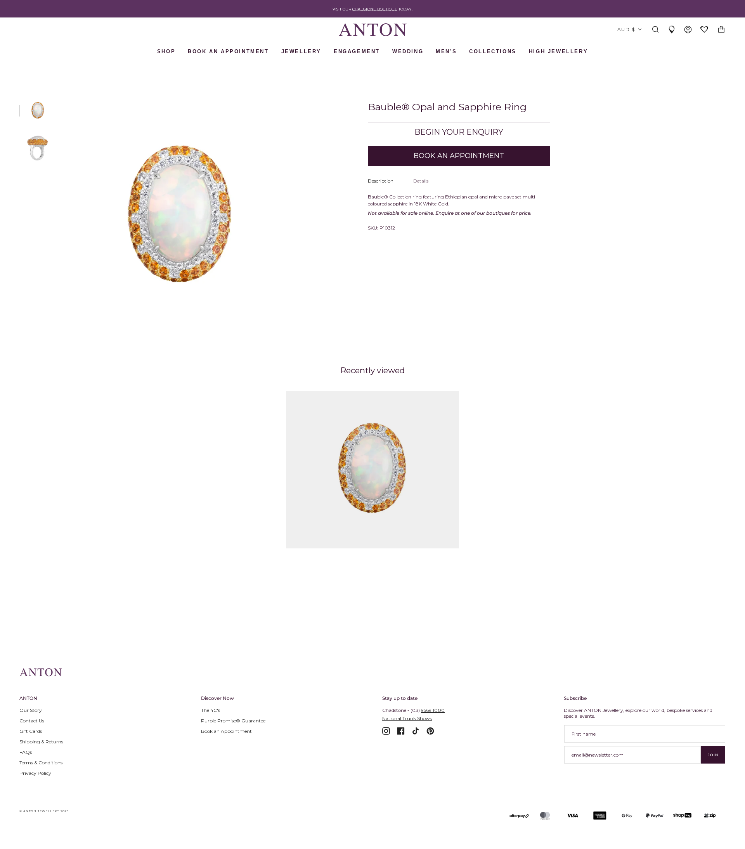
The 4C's (210, 710)
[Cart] (721, 29)
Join (713, 755)
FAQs (25, 752)
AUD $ (626, 29)
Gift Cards (30, 731)
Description (380, 181)
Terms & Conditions (40, 762)
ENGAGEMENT (357, 51)
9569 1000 (433, 710)
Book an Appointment (226, 731)
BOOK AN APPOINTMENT (228, 51)
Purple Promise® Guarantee (233, 721)
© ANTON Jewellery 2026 (44, 811)
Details (420, 181)
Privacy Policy (35, 773)
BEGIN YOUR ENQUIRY (458, 132)
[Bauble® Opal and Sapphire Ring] (373, 469)
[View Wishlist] (704, 30)
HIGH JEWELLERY (558, 51)
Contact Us (31, 721)
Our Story (30, 710)
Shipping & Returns (41, 742)
